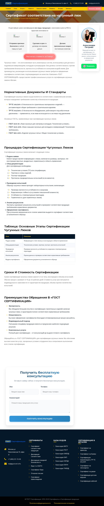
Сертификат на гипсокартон (85, 467)
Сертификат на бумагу (88, 454)
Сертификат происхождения (36, 478)
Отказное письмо (37, 473)
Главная (8, 9)
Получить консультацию (40, 419)
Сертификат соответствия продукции (35, 448)
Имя (11, 387)
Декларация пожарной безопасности (39, 461)
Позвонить (91, 66)
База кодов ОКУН (62, 465)
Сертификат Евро (37, 470)
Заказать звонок (41, 9)
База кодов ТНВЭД (62, 469)
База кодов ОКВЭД (62, 454)
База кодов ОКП (61, 457)
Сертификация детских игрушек (88, 476)
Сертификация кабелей (88, 481)
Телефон (44, 387)
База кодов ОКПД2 (62, 461)
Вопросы (52, 9)
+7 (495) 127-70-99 (78, 3)
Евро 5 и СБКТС (36, 466)
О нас (15, 9)
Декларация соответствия (35, 455)
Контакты (69, 9)
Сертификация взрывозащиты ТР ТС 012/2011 (87, 460)
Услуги (22, 9)
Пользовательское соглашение (64, 503)
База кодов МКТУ (62, 446)
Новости (31, 9)
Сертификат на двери (87, 472)
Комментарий (14, 398)
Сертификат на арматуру (85, 449)
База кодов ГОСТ (62, 450)
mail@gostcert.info (94, 3)
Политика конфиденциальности (40, 503)
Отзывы (60, 9)
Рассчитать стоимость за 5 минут (39, 56)
